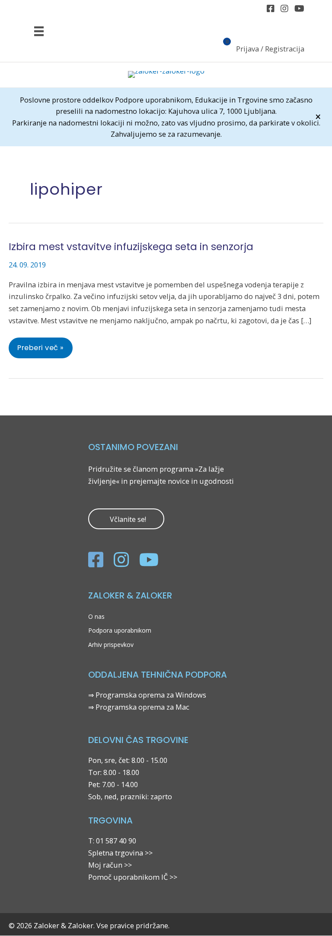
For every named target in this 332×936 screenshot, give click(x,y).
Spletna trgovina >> (120, 853)
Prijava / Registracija (270, 49)
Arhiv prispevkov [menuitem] (111, 644)
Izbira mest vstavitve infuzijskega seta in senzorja (131, 247)
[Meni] (39, 31)
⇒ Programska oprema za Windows (147, 695)
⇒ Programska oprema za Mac (138, 707)
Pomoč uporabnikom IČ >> (132, 877)
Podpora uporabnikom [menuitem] (119, 630)
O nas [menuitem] (96, 616)
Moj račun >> (110, 865)
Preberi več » (40, 350)
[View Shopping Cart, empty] (222, 50)
